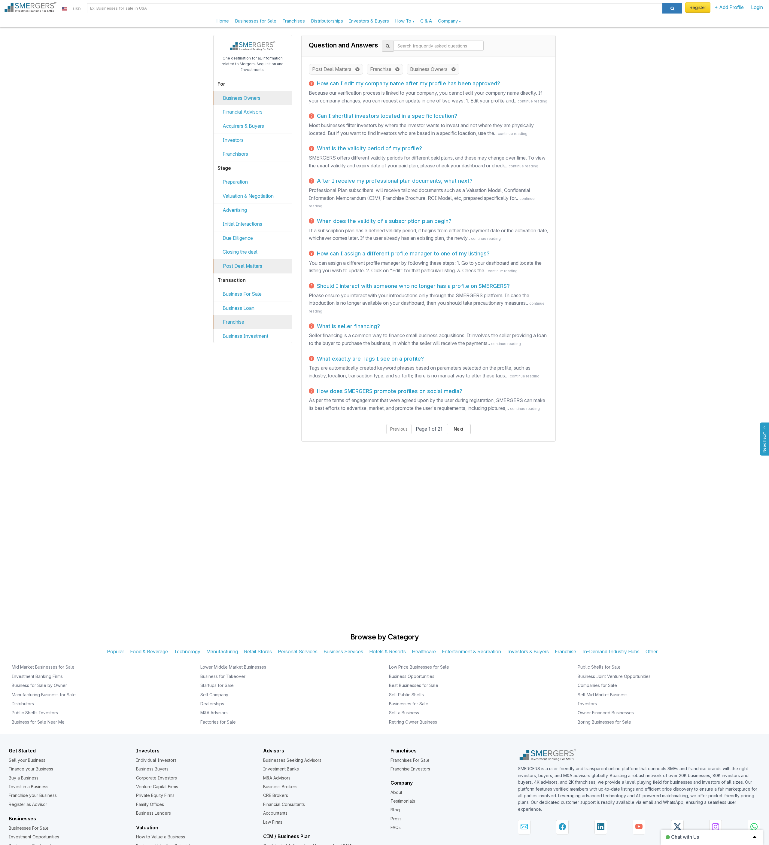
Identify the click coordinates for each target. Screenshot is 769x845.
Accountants (275, 813)
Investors (233, 140)
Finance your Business (31, 768)
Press (396, 818)
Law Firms (272, 822)
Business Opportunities (411, 676)
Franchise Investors (410, 768)
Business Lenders (153, 813)
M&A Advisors (214, 712)
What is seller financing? (347, 326)
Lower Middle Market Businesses (233, 667)
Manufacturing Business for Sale (44, 694)
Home (222, 21)
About (396, 792)
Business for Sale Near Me (38, 722)
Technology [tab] (187, 651)
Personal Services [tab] (298, 651)
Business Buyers (152, 768)
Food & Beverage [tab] (149, 651)
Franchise (233, 322)
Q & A (426, 21)
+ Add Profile (729, 7)
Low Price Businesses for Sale (419, 667)
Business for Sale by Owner (39, 685)
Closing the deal (240, 252)
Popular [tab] (115, 651)
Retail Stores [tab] (258, 651)
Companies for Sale (597, 685)
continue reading (532, 101)
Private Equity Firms (155, 795)
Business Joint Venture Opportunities (614, 676)
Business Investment (245, 336)
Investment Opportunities (34, 836)
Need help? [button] (764, 442)
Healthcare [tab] (424, 651)
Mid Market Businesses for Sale (43, 667)
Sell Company (214, 694)
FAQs (396, 827)
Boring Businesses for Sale (604, 722)
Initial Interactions (242, 224)
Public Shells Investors (35, 712)
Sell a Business (404, 712)
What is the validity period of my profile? (368, 148)
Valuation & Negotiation (248, 196)
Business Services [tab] (343, 651)
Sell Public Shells (406, 694)
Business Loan (238, 308)
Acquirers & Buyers (243, 126)
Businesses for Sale (255, 21)
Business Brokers (280, 786)
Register (698, 7)
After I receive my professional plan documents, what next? (394, 181)
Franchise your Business (33, 795)
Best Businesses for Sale (413, 685)
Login (757, 7)
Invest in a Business (28, 786)
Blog (395, 809)
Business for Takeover (222, 676)
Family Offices (150, 804)
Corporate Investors (156, 777)
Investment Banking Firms (37, 676)
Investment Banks (281, 768)
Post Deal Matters (242, 266)
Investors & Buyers (369, 21)
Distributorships (327, 21)
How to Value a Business (160, 836)
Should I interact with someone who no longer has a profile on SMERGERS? (412, 286)
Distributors (23, 703)
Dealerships (212, 703)
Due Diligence (238, 238)
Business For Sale (242, 294)
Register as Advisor (28, 804)
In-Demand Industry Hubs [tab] (611, 651)
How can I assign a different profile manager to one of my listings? (402, 253)
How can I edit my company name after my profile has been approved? (407, 83)
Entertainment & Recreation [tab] (471, 651)
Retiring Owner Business (413, 722)
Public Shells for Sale (599, 667)
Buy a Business (23, 777)
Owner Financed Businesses (606, 712)
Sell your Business (27, 760)
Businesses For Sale (29, 828)
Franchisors (235, 154)
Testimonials (403, 801)
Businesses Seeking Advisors (292, 760)
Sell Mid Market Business (603, 694)
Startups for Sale (217, 685)
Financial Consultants (284, 804)
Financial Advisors (243, 112)
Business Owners (241, 98)
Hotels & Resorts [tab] (387, 651)
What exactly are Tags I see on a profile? (369, 358)
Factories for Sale (218, 722)
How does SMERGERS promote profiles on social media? (388, 391)
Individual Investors (156, 760)
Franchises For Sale (410, 760)
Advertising (235, 210)
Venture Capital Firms (157, 786)
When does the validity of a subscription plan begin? (383, 221)
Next (458, 429)
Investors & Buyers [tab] (528, 651)
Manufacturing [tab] (222, 651)
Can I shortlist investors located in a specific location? (386, 116)
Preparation (235, 182)
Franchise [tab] (565, 651)
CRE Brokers (275, 795)
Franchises (293, 21)
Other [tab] (652, 651)
